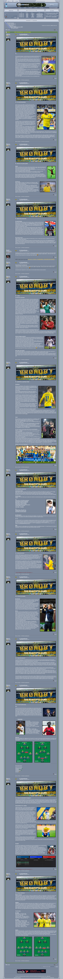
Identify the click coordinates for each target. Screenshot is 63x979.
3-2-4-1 (39, 521)
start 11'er (27, 389)
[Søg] (49, 8)
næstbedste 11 (38, 522)
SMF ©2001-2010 (51, 977)
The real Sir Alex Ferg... (40, 16)
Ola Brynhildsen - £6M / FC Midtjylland (21, 501)
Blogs (32, 15)
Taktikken (17, 902)
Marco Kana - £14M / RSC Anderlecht (21, 502)
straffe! (26, 413)
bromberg (27, 13)
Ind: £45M (17, 912)
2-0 (22, 436)
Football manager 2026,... (40, 14)
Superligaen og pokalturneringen (35, 442)
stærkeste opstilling (23, 522)
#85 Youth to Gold (40, 15)
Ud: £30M (17, 919)
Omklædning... (33, 13)
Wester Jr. (8, 34)
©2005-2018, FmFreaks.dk (17, 977)
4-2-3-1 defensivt (49, 521)
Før (15, 518)
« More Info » (48, 976)
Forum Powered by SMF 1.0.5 (45, 977)
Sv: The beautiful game (23, 34)
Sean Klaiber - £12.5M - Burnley (20, 511)
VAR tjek (19, 435)
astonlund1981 (54, 16)
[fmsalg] (31, 972)
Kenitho (27, 16)
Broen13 (27, 15)
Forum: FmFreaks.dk (12, 24)
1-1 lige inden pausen (28, 432)
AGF (16, 355)
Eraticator (27, 14)
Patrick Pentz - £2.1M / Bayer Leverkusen (22, 500)
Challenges (32, 16)
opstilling (26, 425)
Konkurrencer (11, 25)
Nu (17, 518)
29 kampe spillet (23, 419)
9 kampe (32, 562)
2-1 (41, 440)
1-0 (30, 839)
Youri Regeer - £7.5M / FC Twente (21, 503)
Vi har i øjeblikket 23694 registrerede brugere (42, 1)
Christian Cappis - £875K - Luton (20, 510)
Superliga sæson (32, 423)
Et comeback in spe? (40, 13)
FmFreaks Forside (10, 23)
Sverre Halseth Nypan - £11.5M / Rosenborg (22, 504)
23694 (57, 13)
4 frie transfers (49, 240)
